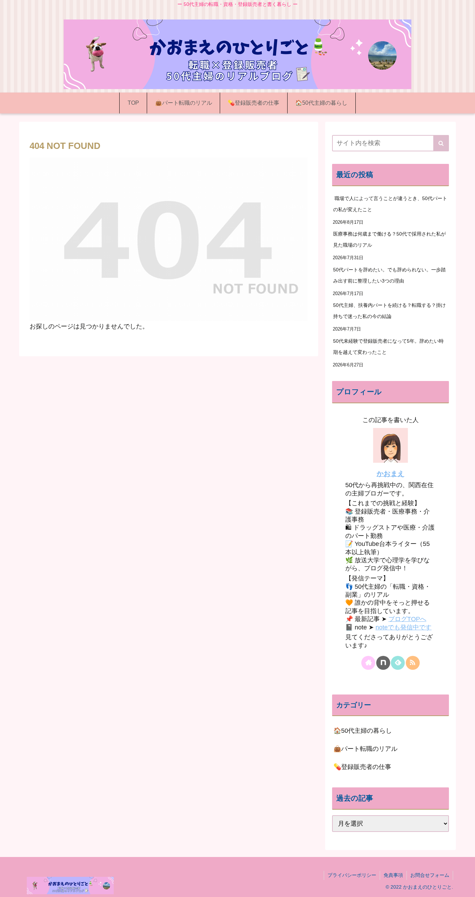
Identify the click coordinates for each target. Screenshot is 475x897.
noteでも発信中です (404, 627)
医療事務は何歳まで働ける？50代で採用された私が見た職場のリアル (389, 239)
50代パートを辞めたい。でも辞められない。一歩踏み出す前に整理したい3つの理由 (389, 275)
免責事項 (393, 875)
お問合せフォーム (429, 875)
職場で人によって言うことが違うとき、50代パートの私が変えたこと (390, 204)
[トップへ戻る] (465, 887)
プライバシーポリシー (352, 875)
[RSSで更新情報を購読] (413, 663)
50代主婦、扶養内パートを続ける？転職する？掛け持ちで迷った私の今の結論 (389, 310)
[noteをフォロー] (383, 663)
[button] (441, 143)
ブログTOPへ (407, 619)
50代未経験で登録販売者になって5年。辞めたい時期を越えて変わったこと (388, 346)
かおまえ (390, 473)
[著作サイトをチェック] (368, 663)
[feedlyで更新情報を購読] (398, 663)
